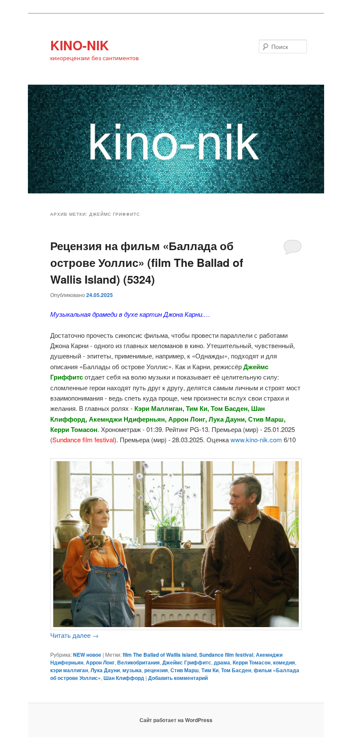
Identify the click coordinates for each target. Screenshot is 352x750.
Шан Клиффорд (123, 678)
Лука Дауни (105, 670)
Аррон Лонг (100, 662)
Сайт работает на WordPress (176, 720)
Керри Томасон (251, 662)
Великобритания (138, 662)
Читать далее (74, 635)
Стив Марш (184, 670)
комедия (284, 662)
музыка (132, 670)
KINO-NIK (79, 45)
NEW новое (87, 654)
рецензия (156, 670)
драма (222, 662)
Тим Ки (209, 670)
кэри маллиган (69, 670)
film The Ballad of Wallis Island (160, 654)
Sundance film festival (226, 654)
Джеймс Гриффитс (186, 662)
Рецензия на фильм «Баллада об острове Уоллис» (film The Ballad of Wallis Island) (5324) (146, 262)
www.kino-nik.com (256, 439)
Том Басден (236, 670)
